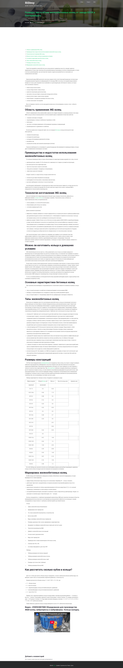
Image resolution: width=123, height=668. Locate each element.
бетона (43, 381)
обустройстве (51, 368)
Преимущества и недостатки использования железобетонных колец (44, 51)
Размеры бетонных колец (33, 62)
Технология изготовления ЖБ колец (36, 54)
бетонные (57, 130)
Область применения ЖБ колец (34, 49)
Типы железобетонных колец (34, 60)
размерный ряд (45, 363)
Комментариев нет (40, 22)
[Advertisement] (52, 36)
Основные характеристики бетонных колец (37, 58)
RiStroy (29, 3)
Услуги (88, 2)
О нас (81, 2)
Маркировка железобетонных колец (36, 65)
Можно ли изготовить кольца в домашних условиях (40, 56)
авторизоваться (48, 659)
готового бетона (39, 197)
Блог (95, 2)
